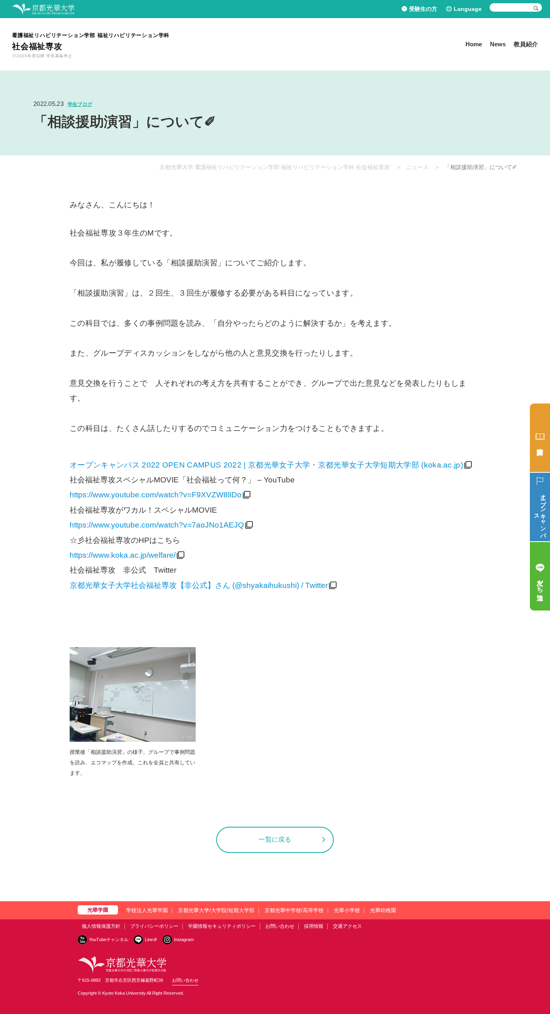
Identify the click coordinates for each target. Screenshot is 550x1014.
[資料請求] (540, 438)
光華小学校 (347, 910)
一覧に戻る (275, 839)
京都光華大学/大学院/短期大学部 (216, 910)
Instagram (184, 939)
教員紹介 (526, 44)
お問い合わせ (279, 926)
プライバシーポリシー (154, 926)
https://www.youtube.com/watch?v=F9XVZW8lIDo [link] (156, 494)
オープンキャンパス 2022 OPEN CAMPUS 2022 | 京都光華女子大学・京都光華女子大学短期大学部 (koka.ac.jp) (266, 465)
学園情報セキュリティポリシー (222, 926)
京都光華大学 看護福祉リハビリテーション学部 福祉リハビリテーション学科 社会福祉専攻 (274, 167)
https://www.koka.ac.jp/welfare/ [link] (123, 555)
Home (473, 44)
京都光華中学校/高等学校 (294, 910)
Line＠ (151, 939)
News (498, 44)
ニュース (417, 167)
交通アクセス (347, 926)
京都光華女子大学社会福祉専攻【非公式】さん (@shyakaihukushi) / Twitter (199, 585)
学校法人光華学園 (147, 910)
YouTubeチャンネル (108, 939)
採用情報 (313, 926)
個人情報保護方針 (101, 926)
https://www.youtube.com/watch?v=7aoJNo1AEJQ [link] (157, 525)
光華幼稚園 (383, 910)
